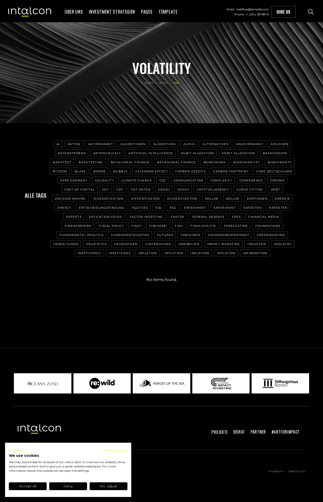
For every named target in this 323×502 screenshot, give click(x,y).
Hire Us (283, 12)
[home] (30, 11)
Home (149, 83)
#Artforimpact (286, 432)
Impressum (275, 471)
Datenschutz (296, 471)
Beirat (239, 432)
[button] (112, 12)
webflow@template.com (252, 9)
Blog (163, 83)
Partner (258, 432)
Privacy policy (115, 450)
